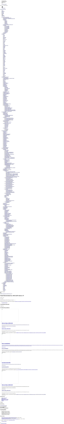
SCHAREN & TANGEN (5, 130)
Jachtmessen (4, 84)
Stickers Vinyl (6, 122)
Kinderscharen (5, 136)
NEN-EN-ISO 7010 (5, 121)
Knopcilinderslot (5, 232)
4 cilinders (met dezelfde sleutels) (8, 183)
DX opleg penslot (7, 153)
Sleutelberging (5, 32)
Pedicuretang (4, 143)
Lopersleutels (6, 270)
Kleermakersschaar (5, 137)
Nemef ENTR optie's (5, 234)
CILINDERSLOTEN (5, 170)
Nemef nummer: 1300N (9, 277)
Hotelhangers (6, 252)
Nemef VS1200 (8, 166)
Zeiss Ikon (4, 75)
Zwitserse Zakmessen (5, 105)
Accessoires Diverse (5, 77)
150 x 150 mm (6, 129)
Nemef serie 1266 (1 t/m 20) (9, 279)
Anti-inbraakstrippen (7, 216)
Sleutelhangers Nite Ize (7, 260)
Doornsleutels (6, 266)
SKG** (6, 196)
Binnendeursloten (7, 223)
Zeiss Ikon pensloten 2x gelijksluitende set (10, 157)
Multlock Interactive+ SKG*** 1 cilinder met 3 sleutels (12, 176)
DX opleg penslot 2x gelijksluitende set (9, 154)
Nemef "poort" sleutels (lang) (8, 272)
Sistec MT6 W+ (6, 30)
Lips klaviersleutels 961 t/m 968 (8, 269)
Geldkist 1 (6, 20)
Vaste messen (4, 102)
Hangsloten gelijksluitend (8, 213)
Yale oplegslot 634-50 (7, 246)
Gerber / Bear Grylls (5, 45)
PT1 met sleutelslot (7, 26)
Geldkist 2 (6, 21)
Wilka (4, 74)
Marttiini (4, 56)
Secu (3, 67)
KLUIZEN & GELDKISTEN (5, 17)
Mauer (4, 57)
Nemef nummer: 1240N (9, 276)
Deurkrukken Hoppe (7, 161)
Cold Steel (4, 40)
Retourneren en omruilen (5, 399)
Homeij (4, 47)
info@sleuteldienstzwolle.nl (3, 405)
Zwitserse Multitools (5, 104)
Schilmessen (6, 89)
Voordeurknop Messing (7, 168)
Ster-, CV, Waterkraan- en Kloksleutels (9, 281)
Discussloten (6, 211)
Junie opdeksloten (7, 241)
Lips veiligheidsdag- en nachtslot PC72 (10, 231)
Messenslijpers (5, 94)
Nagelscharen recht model (6, 141)
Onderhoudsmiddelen (5, 96)
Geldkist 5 (6, 23)
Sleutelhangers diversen (7, 259)
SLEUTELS (4, 262)
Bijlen (4, 80)
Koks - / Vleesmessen (7, 88)
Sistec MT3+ (6, 29)
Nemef (4, 60)
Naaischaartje (4, 139)
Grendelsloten (5, 208)
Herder (4, 46)
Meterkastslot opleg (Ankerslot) (8, 244)
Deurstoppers (4, 203)
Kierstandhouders (7, 219)
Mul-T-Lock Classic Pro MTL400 (10, 175)
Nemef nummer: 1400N (9, 278)
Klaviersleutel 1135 (7, 267)
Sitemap (3, 400)
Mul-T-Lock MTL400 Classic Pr (10, 180)
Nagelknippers (5, 95)
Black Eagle (4, 37)
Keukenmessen (5, 86)
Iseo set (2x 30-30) (8, 178)
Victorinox (4, 73)
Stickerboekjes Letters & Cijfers (7, 123)
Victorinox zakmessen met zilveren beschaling (10, 110)
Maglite (4, 55)
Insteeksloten (4, 222)
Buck (4, 38)
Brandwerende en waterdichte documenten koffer (9, 18)
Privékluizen (4, 25)
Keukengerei (6, 87)
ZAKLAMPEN (44, 332)
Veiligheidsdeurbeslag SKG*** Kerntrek (9, 163)
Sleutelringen (6, 261)
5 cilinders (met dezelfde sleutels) (8, 185)
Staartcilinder (4, 282)
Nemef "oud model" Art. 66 (9, 273)
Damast (4, 81)
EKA (4, 42)
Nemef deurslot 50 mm (9, 227)
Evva (3, 43)
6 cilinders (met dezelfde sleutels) (8, 187)
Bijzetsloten (4, 149)
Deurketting (6, 217)
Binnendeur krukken (7, 159)
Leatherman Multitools (6, 93)
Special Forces (5, 98)
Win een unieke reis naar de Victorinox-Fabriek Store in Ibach (9, 417)
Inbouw (6, 205)
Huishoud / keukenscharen (6, 134)
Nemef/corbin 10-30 (8, 194)
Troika (4, 72)
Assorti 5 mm (6, 126)
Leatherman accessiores (6, 92)
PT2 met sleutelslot (7, 27)
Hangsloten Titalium (7, 214)
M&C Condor (8, 198)
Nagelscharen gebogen (6, 140)
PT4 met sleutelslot (7, 28)
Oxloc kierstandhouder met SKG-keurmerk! (11, 221)
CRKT (4, 41)
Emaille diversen (5, 113)
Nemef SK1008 (8, 165)
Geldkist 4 (6, 22)
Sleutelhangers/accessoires (6, 249)
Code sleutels (6, 265)
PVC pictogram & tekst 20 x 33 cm (9, 119)
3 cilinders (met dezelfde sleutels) (8, 181)
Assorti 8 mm (6, 127)
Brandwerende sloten (7, 228)
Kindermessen (5, 91)
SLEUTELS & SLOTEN (28, 301)
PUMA (4, 65)
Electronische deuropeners (6, 204)
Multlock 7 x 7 (8, 202)
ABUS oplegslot (7, 150)
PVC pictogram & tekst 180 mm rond (9, 118)
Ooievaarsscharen (5, 142)
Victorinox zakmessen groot (8, 108)
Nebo (4, 59)
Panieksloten (6, 229)
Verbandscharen (5, 145)
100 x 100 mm (6, 128)
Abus (4, 34)
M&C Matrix (7, 199)
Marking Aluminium (5, 114)
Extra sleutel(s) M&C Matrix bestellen (10, 171)
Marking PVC (5, 117)
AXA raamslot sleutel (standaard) (9, 263)
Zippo (4, 76)
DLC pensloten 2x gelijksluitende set (9, 152)
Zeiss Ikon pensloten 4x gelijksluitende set (10, 158)
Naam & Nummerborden (6, 120)
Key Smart (6, 253)
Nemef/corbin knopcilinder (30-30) (10, 192)
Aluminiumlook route (7, 116)
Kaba (4, 49)
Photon (4, 64)
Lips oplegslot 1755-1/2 (7, 155)
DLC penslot (6, 151)
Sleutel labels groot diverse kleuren (9, 256)
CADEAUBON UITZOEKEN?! (7, 169)
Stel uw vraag (4, 398)
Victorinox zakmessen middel (8, 111)
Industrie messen (5, 83)
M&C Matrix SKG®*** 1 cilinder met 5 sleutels (12, 174)
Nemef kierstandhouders (9, 220)
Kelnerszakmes (5, 85)
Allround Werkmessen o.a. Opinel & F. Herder (8, 78)
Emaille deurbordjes (5, 112)
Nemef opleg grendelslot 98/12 (8, 245)
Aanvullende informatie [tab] (4, 302)
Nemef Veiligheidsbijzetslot (8, 156)
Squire (4, 70)
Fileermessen (4, 82)
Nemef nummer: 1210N (9, 274)
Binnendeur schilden (7, 160)
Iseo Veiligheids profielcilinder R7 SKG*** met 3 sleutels (13, 172)
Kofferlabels (6, 254)
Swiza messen (6, 106)
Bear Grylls (4, 79)
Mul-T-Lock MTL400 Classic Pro (10, 182)
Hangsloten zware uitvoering (8, 215)
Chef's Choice (5, 39)
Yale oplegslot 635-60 (7, 248)
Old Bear (4, 61)
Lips (16, 369)
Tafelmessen (6, 90)
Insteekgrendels (6, 218)
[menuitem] (33, 10)
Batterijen (4, 283)
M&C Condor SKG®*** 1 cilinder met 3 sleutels (12, 173)
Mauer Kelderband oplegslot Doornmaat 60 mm (10, 243)
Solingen (4, 69)
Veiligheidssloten (7, 230)
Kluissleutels (6, 268)
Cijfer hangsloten (7, 210)
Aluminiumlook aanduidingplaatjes (9, 115)
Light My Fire (5, 53)
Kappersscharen (5, 135)
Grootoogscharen (5, 132)
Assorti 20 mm (6, 124)
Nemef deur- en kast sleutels (18, 301)
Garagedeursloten (5, 207)
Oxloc (4, 63)
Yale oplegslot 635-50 (7, 247)
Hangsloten (4, 209)
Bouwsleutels (6, 264)
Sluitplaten (6, 162)
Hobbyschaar (4, 133)
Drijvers (6, 251)
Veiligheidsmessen (5, 103)
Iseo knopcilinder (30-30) (9, 189)
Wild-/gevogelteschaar (5, 147)
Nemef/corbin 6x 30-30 (9, 188)
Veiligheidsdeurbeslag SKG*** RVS (9, 164)
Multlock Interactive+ (8, 201)
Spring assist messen (5, 100)
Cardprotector (6, 250)
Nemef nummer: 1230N (9, 275)
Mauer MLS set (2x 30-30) (9, 179)
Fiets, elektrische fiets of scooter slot (7, 206)
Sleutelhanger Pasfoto (7, 258)
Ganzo (4, 44)
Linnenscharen (5, 138)
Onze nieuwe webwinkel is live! (5, 418)
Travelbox (4, 33)
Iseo (3, 48)
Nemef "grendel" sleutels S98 (8, 271)
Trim (3, 71)
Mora (4, 58)
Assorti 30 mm (6, 125)
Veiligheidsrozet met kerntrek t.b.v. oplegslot (10, 167)
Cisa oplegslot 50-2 (7, 237)
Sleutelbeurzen (6, 257)
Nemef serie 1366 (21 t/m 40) (9, 280)
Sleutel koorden (6, 255)
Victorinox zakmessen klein (8, 109)
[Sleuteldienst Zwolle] (3, 9)
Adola (4, 35)
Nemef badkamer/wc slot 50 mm (10, 225)
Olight (4, 62)
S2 (3, 66)
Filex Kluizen (4, 19)
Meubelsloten (4, 233)
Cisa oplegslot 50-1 (7, 236)
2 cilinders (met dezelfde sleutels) (8, 177)
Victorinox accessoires (7, 107)
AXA (4, 36)
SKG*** (6, 197)
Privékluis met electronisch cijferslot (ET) (8, 24)
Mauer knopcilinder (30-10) (9, 190)
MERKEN (17, 332)
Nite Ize (20, 332)
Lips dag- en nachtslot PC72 (9, 224)
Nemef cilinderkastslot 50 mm (9, 226)
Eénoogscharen (5, 131)
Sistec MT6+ (6, 31)
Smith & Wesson (5, 68)
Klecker (4, 51)
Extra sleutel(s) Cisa (7, 239)
